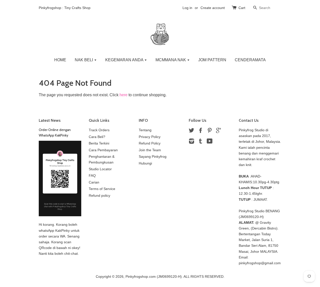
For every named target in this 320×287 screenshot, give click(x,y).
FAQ (92, 176)
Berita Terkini (99, 143)
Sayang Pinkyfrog (152, 156)
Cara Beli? (97, 137)
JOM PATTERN (212, 60)
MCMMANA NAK (171, 60)
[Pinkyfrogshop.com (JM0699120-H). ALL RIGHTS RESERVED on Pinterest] (209, 131)
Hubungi (145, 163)
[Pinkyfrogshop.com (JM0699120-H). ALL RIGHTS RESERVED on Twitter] (191, 131)
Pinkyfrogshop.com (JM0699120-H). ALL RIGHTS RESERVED (175, 276)
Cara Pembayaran (103, 150)
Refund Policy (149, 143)
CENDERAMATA (250, 60)
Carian (94, 182)
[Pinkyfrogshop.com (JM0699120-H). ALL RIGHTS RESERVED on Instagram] (191, 142)
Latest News (49, 120)
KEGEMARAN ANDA (124, 60)
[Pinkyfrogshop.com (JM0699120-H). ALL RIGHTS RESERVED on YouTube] (209, 142)
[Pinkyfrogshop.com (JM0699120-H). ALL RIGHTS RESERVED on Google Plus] (218, 131)
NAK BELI (84, 60)
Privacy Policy (149, 137)
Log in (187, 8)
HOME (60, 60)
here (124, 95)
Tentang (145, 130)
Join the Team (150, 150)
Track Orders (99, 130)
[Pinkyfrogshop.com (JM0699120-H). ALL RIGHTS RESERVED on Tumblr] (200, 142)
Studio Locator (100, 169)
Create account (212, 8)
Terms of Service (102, 189)
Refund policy (99, 196)
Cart (241, 8)
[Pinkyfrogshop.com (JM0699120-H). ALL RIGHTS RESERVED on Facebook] (200, 131)
